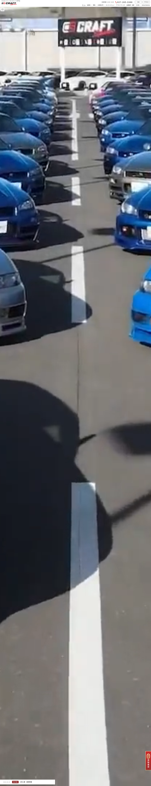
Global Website (146, 5)
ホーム (83, 5)
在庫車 (88, 5)
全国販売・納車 (130, 5)
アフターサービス (120, 5)
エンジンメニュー (110, 5)
